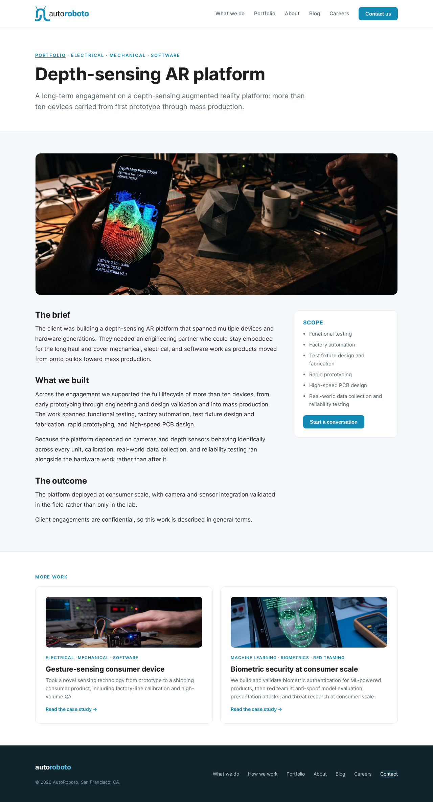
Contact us (378, 14)
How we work (263, 774)
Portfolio (264, 13)
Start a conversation (334, 422)
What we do (230, 13)
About (292, 13)
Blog (314, 13)
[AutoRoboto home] (62, 13)
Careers (339, 13)
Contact (389, 774)
